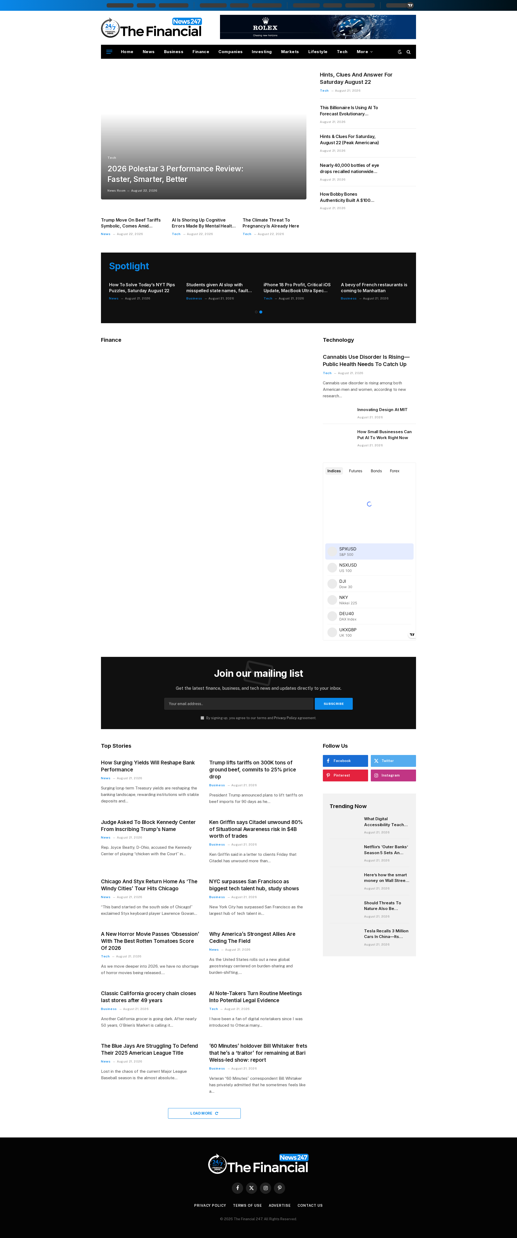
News (149, 51)
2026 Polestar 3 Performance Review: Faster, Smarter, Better (175, 174)
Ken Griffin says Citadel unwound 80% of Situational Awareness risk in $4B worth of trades (256, 829)
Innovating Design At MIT (382, 409)
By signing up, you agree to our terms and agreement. (260, 718)
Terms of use (247, 1205)
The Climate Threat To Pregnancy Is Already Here (271, 223)
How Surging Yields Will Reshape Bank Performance (148, 766)
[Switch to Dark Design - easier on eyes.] (400, 52)
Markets (290, 51)
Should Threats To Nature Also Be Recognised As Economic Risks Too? (385, 906)
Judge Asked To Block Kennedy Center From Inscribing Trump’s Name (148, 825)
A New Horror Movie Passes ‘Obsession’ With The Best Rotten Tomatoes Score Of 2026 (150, 941)
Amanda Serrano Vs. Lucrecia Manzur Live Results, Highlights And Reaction (373, 288)
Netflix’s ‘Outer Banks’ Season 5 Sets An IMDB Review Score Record (386, 850)
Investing (262, 51)
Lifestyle (318, 51)
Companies (230, 51)
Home (127, 51)
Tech (342, 51)
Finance (201, 51)
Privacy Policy (285, 718)
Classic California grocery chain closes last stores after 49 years (148, 996)
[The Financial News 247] (151, 28)
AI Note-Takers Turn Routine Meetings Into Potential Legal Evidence (255, 996)
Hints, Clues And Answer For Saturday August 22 (356, 78)
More (362, 51)
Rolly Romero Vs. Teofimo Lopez (219, 284)
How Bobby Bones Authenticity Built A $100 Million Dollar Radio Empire (346, 197)
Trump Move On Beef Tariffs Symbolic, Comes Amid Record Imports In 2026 (131, 223)
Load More (201, 1113)
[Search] (408, 52)
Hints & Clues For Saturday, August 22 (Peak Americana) (349, 139)
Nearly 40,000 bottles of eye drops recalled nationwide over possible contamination (349, 169)
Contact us (310, 1205)
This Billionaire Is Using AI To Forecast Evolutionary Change (349, 111)
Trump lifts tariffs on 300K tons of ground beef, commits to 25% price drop (252, 770)
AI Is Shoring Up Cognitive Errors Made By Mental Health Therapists (203, 223)
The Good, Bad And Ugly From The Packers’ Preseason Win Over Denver (295, 288)
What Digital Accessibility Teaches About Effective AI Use (386, 821)
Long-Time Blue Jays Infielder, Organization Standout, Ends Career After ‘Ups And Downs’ (141, 288)
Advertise (280, 1205)
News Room (116, 190)
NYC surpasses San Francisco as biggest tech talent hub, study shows (254, 885)
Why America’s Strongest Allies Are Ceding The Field (252, 937)
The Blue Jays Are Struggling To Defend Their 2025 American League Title (149, 1049)
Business (174, 51)
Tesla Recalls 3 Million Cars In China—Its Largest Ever (386, 934)
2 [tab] (260, 312)
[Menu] (109, 52)
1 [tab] (256, 312)
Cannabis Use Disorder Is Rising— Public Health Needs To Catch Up (366, 360)
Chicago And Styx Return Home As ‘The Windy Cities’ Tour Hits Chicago (149, 885)
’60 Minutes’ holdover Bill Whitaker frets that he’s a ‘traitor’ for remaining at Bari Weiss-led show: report (258, 1053)
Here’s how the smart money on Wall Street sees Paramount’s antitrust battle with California (385, 878)
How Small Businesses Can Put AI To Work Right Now (384, 434)
